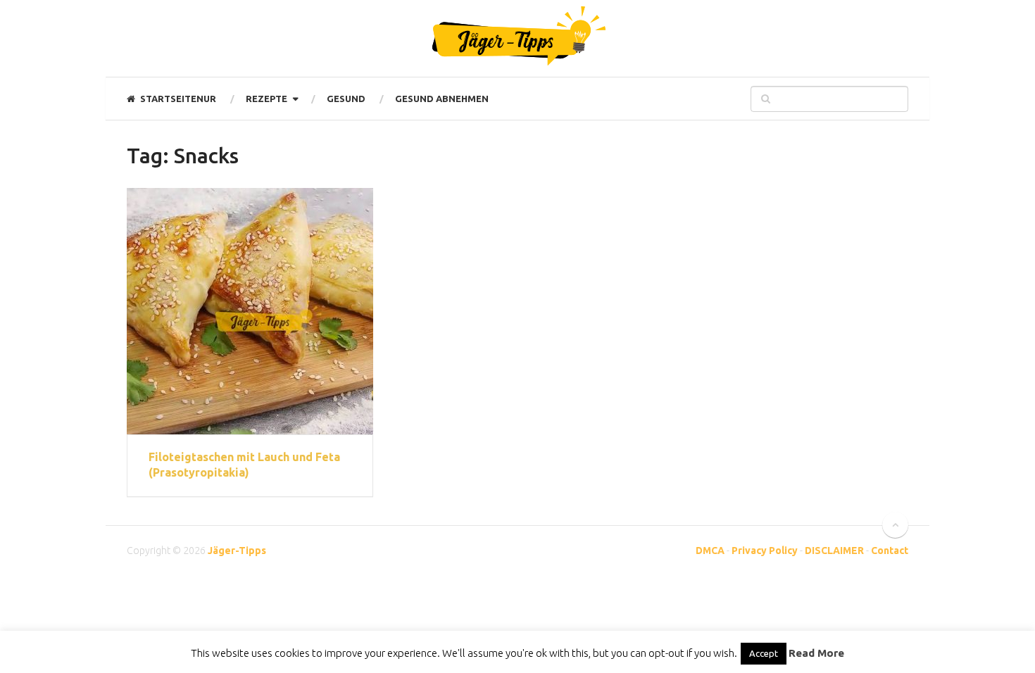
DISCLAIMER (834, 550)
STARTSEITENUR (177, 98)
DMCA (710, 550)
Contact (889, 550)
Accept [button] (763, 653)
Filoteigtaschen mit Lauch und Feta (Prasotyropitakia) (244, 465)
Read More (816, 653)
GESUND (346, 98)
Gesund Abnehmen (442, 98)
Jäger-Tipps (237, 550)
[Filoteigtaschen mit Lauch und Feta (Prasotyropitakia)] (250, 311)
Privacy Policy (765, 550)
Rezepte (266, 98)
